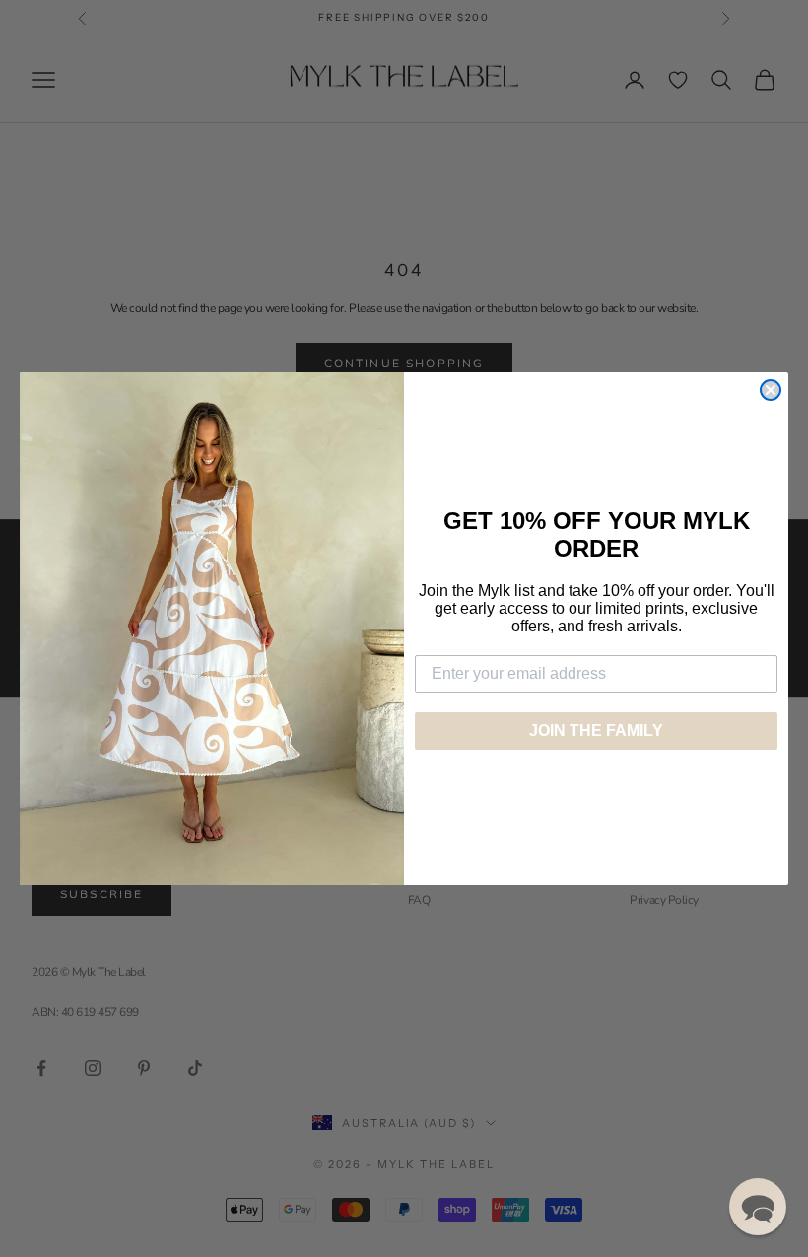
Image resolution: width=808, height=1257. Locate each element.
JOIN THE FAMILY (596, 730)
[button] (757, 1206)
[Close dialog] (770, 390)
